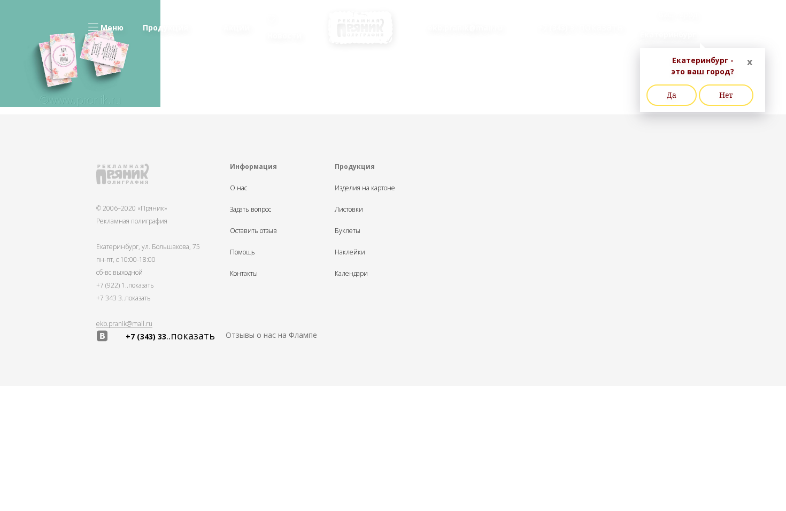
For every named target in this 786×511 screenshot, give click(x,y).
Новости (284, 35)
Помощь (242, 252)
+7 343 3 (123, 298)
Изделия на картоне (365, 188)
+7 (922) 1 (125, 285)
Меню (111, 27)
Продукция (165, 27)
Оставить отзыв (253, 231)
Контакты (244, 273)
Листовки (349, 209)
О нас (238, 188)
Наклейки (350, 252)
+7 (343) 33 (170, 336)
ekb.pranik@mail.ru (124, 324)
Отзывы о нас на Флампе (271, 335)
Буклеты (347, 231)
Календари (351, 273)
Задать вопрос (250, 209)
